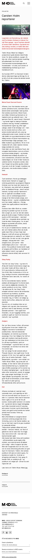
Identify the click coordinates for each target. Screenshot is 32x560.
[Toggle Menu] (28, 3)
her (23, 76)
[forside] (8, 3)
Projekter (5, 11)
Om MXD (4, 514)
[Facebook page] (3, 532)
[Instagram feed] (10, 532)
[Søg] (24, 3)
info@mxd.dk (6, 528)
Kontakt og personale (10, 513)
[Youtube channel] (7, 532)
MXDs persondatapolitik (9, 557)
